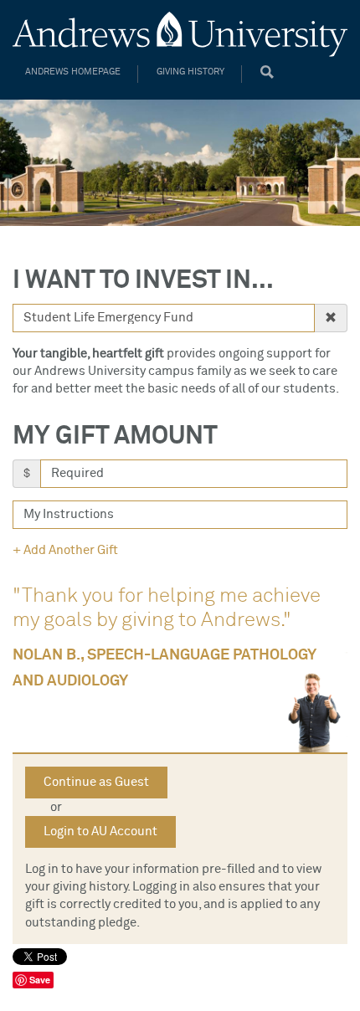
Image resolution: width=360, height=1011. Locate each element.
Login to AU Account (100, 831)
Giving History (190, 71)
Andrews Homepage (73, 71)
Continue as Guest (96, 782)
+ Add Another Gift (65, 550)
